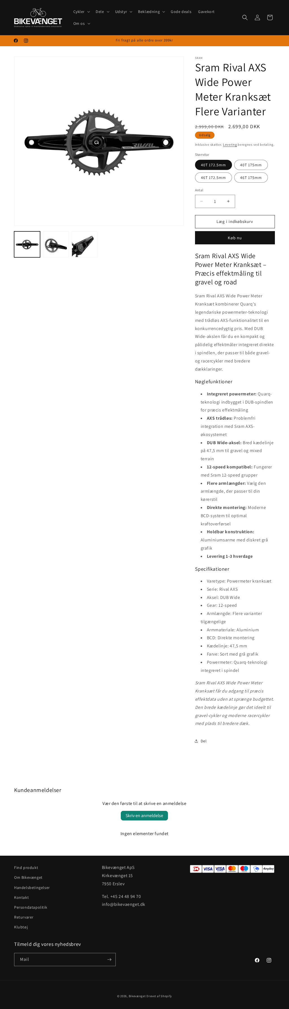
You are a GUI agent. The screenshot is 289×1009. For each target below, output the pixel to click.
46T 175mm (251, 177)
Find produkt (26, 867)
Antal (199, 190)
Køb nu (235, 237)
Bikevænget (137, 996)
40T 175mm (251, 164)
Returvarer (24, 917)
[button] (81, 11)
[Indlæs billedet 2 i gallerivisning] (56, 244)
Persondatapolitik (30, 907)
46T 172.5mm (213, 177)
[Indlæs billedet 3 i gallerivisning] (85, 244)
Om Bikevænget (28, 877)
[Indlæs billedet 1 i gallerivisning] (27, 244)
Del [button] (204, 741)
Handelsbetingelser (32, 887)
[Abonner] (109, 959)
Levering (230, 144)
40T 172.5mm (213, 164)
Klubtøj (21, 927)
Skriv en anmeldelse (144, 815)
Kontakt (21, 897)
